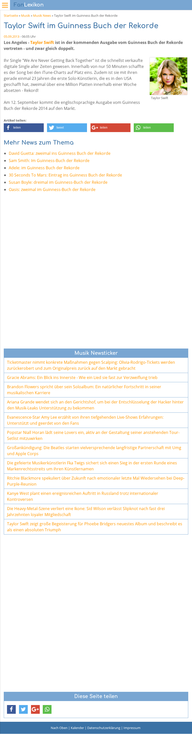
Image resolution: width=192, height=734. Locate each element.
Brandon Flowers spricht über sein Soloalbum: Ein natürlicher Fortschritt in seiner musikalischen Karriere (84, 389)
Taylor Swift (42, 42)
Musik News (42, 15)
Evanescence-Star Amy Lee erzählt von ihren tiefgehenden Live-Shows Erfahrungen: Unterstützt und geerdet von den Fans (85, 420)
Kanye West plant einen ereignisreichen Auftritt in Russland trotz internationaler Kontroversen (82, 496)
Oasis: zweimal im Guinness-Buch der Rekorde (52, 189)
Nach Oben (59, 728)
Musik (25, 15)
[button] (24, 127)
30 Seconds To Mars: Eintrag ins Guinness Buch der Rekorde (65, 175)
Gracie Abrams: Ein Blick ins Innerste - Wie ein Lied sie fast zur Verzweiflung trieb (82, 377)
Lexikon (29, 5)
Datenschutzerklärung (103, 728)
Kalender (77, 728)
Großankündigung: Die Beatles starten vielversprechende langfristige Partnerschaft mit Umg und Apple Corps (94, 450)
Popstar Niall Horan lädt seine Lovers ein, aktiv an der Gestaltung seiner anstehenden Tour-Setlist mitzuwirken (93, 435)
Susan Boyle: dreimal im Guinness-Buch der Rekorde (58, 182)
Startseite (11, 15)
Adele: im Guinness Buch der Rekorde (44, 168)
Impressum (132, 728)
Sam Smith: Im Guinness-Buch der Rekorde (49, 160)
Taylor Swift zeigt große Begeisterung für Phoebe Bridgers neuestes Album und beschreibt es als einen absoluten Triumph (94, 527)
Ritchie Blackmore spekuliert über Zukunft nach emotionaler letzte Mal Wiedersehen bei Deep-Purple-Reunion (95, 481)
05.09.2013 (11, 36)
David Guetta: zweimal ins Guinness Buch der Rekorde (59, 153)
